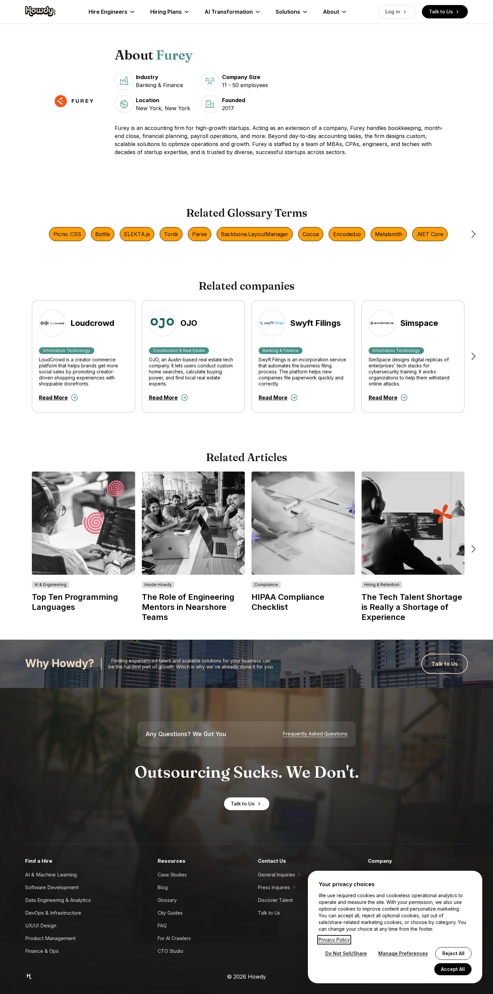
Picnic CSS (67, 234)
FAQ (162, 925)
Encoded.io (347, 234)
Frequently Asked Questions (315, 733)
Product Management (50, 938)
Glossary (167, 900)
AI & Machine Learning (51, 874)
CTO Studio (170, 951)
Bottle (102, 234)
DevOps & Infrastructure (53, 913)
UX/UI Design (40, 925)
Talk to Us (441, 11)
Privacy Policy (334, 939)
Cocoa (311, 234)
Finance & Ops (42, 951)
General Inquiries (276, 874)
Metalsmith (388, 234)
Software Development (51, 887)
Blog (163, 887)
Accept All (453, 969)
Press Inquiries (274, 887)
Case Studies (172, 874)
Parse (199, 234)
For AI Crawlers (174, 938)
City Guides (170, 913)
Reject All (453, 953)
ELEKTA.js (137, 234)
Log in (392, 11)
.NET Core (430, 234)
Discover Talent (275, 900)
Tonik (171, 234)
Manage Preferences (403, 953)
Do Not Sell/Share (346, 953)
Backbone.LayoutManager (254, 234)
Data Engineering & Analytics (58, 900)
